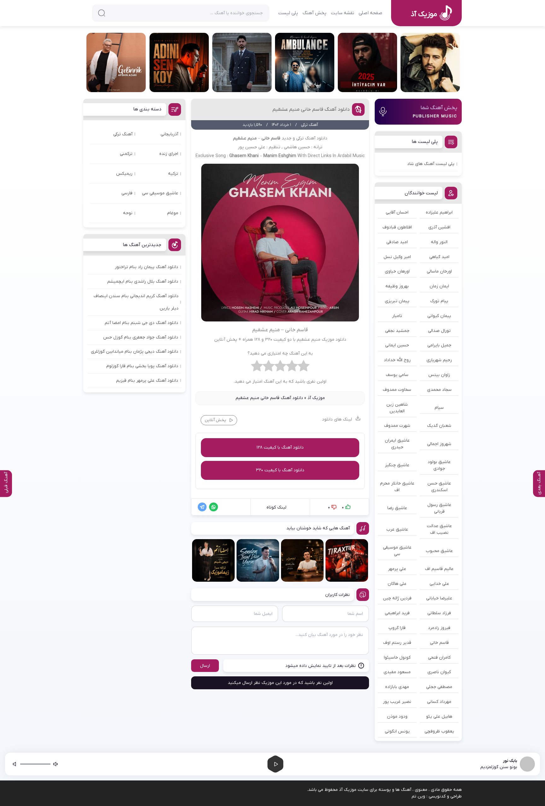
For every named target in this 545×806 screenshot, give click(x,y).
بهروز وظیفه (397, 286)
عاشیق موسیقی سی (397, 550)
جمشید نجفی (397, 331)
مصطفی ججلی (439, 687)
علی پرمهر (397, 569)
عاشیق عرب (397, 529)
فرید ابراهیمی (397, 613)
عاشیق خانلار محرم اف (397, 486)
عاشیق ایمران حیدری (397, 444)
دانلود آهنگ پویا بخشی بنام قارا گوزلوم (142, 366)
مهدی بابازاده (397, 687)
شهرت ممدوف (397, 426)
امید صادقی (397, 242)
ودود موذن (397, 717)
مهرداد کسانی (439, 702)
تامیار (397, 316)
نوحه (127, 213)
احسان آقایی (397, 212)
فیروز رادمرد (439, 628)
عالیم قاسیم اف (439, 569)
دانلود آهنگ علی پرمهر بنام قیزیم (147, 381)
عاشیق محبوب (439, 551)
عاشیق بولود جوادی (439, 465)
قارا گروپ (397, 628)
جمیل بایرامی (439, 345)
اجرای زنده (168, 154)
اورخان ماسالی (439, 271)
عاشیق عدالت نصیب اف (439, 529)
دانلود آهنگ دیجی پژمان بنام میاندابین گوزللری (134, 352)
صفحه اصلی (370, 13)
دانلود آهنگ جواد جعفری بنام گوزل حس (140, 337)
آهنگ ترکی (122, 134)
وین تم (418, 796)
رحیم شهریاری (439, 360)
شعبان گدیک (439, 426)
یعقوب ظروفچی (439, 731)
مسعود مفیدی (397, 672)
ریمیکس (124, 174)
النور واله (439, 242)
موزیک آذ (316, 398)
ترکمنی (126, 154)
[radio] (303, 367)
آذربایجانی (169, 134)
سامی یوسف (397, 375)
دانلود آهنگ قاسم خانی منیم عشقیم (311, 109)
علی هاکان (397, 584)
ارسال (205, 666)
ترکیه (173, 174)
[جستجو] (101, 13)
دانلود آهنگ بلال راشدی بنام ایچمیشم (142, 282)
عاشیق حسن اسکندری (439, 486)
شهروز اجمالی (439, 444)
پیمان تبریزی (397, 301)
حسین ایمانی (397, 345)
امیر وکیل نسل (397, 257)
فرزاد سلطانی (439, 613)
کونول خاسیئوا (397, 658)
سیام (439, 408)
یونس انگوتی (397, 731)
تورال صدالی (439, 331)
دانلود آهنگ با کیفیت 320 (280, 470)
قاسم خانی (439, 643)
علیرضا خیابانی (439, 598)
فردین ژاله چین (397, 598)
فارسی (126, 193)
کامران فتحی (439, 658)
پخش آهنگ (314, 13)
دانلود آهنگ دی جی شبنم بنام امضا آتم (141, 323)
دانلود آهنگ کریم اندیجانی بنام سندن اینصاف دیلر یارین (136, 302)
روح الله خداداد (397, 360)
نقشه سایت (342, 13)
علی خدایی (439, 584)
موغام (172, 213)
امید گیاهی (439, 257)
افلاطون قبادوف (397, 227)
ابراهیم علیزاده (439, 212)
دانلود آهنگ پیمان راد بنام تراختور (146, 267)
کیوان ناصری (439, 672)
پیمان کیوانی (439, 316)
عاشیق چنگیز (397, 465)
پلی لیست (288, 13)
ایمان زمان (439, 286)
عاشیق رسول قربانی (439, 508)
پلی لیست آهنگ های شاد (430, 164)
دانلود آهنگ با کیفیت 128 (280, 447)
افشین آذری (439, 227)
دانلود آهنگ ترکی (311, 138)
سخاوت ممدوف (397, 390)
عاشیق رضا (397, 508)
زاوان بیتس (439, 375)
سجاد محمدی (439, 390)
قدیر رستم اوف (397, 643)
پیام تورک (439, 301)
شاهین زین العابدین (397, 408)
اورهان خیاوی (397, 271)
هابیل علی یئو (439, 717)
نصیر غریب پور (397, 702)
